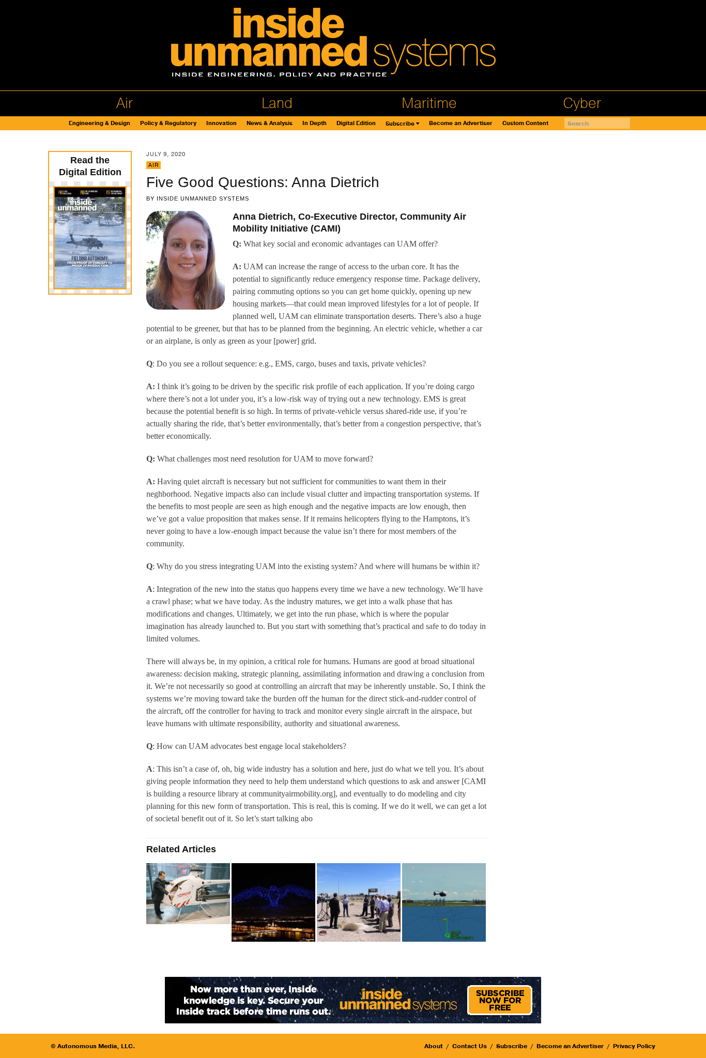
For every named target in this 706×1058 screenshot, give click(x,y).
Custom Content (525, 123)
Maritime (429, 103)
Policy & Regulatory (168, 123)
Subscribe (400, 124)
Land (277, 103)
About (433, 1046)
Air (124, 103)
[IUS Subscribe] (353, 999)
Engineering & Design (99, 123)
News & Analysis (270, 123)
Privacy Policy (634, 1046)
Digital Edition (356, 123)
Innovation (221, 123)
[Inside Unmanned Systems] (353, 45)
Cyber (582, 103)
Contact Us (469, 1046)
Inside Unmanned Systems (203, 198)
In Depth (314, 123)
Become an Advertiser (461, 123)
